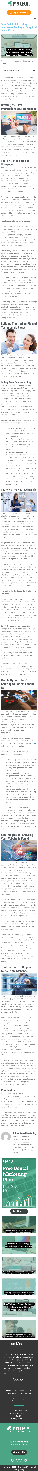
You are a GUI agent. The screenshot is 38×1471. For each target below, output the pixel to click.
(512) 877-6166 (17, 1391)
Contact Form (26, 1393)
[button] (35, 18)
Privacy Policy (19, 1470)
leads (35, 743)
